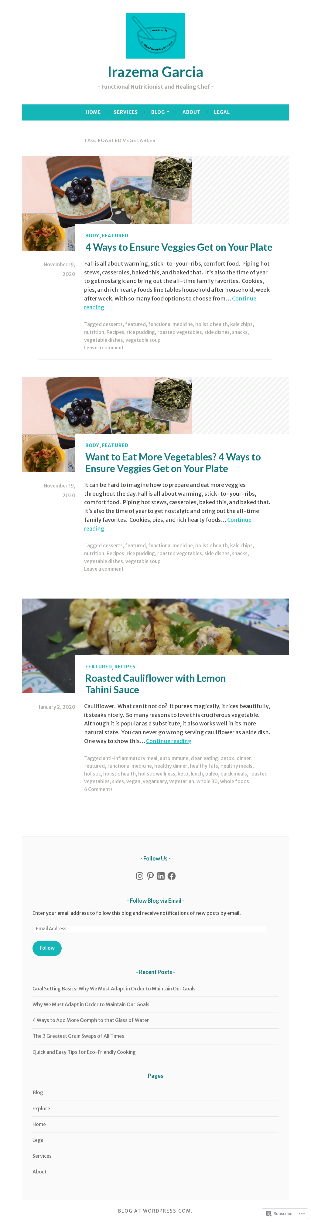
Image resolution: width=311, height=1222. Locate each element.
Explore (41, 1108)
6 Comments (98, 789)
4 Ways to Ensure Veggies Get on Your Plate (178, 247)
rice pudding (141, 332)
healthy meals (236, 766)
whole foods (234, 781)
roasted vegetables (179, 332)
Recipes (115, 332)
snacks (240, 332)
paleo (211, 774)
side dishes (217, 332)
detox (227, 758)
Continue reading (169, 741)
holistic (92, 774)
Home (93, 112)
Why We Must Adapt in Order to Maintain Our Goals (90, 1004)
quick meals (233, 774)
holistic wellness (156, 774)
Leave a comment (104, 348)
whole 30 (207, 781)
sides (118, 781)
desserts (113, 324)
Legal (222, 112)
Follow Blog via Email (155, 900)
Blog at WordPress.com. (155, 1211)
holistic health (211, 324)
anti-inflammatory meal (130, 758)
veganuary (155, 781)
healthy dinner (170, 766)
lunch (197, 774)
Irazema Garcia (155, 71)
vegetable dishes (103, 340)
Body (92, 236)
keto (183, 774)
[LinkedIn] (161, 876)
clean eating (204, 758)
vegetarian (181, 781)
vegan (133, 781)
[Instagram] (140, 876)
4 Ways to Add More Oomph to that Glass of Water (90, 1020)
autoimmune (174, 758)
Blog (158, 112)
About (192, 112)
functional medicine (170, 324)
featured (115, 236)
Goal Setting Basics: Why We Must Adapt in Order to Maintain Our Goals (114, 989)
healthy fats (204, 766)
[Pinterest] (150, 876)
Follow (47, 948)
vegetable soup (143, 340)
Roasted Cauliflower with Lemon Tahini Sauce (155, 683)
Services (126, 112)
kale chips (241, 324)
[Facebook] (171, 876)
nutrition (94, 332)
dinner (244, 758)
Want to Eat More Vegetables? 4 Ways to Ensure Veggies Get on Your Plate (173, 462)
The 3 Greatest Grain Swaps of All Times (78, 1036)
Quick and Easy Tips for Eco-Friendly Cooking (84, 1052)
